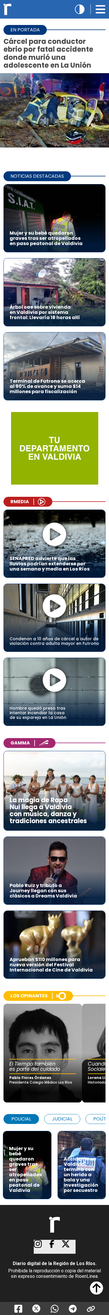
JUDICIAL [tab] (62, 1119)
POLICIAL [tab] (21, 1119)
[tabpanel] (54, 1162)
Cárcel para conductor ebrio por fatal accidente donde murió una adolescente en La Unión (48, 53)
